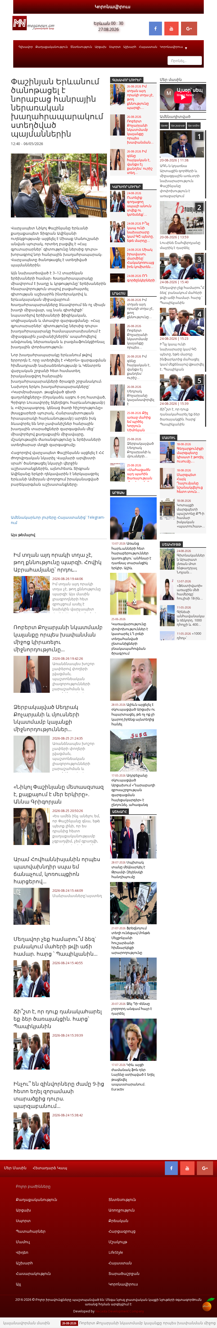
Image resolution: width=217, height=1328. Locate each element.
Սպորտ (115, 47)
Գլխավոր (26, 47)
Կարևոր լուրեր (126, 186)
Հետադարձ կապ (50, 1167)
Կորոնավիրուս (112, 6)
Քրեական (118, 1220)
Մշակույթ (171, 544)
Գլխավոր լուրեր (126, 80)
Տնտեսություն (81, 47)
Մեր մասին (15, 1167)
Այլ (18, 1284)
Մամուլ (168, 437)
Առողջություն (121, 1210)
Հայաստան (148, 47)
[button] (102, 154)
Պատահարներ (31, 1231)
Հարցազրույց (121, 1231)
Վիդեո (22, 1252)
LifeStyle (115, 1252)
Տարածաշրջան (123, 1273)
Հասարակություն (33, 1273)
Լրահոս (118, 293)
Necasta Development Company (119, 1311)
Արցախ (100, 47)
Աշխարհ (129, 47)
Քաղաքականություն (51, 47)
